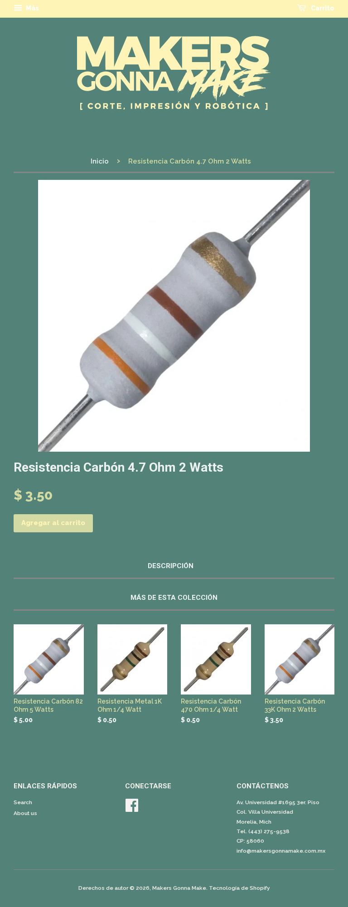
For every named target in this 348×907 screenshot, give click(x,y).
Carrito (321, 8)
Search (23, 802)
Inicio (100, 161)
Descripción (170, 566)
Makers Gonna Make (179, 888)
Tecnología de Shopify (239, 888)
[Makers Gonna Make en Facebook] (132, 809)
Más (31, 8)
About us (25, 813)
